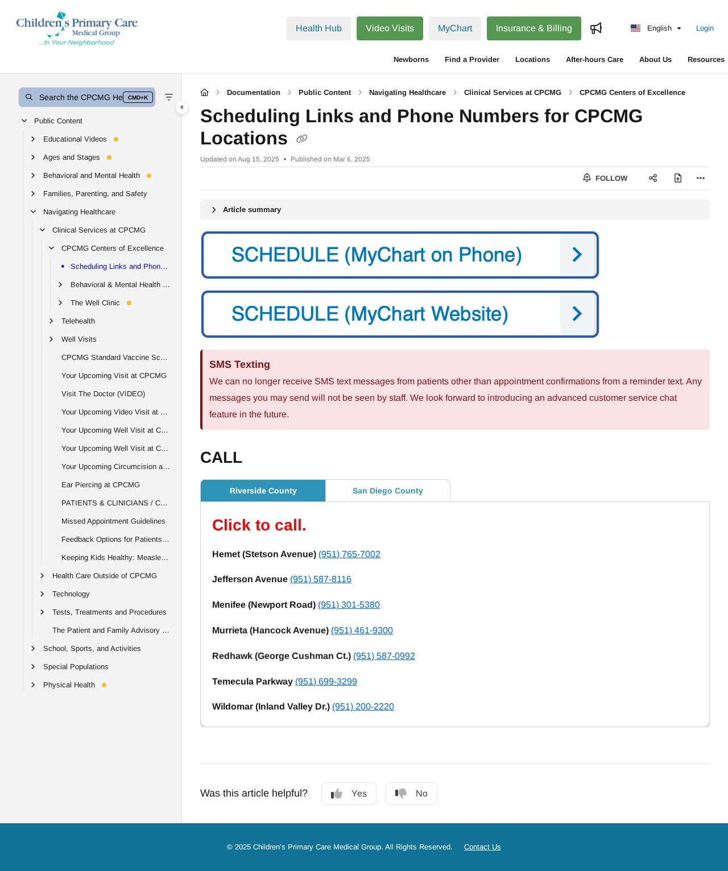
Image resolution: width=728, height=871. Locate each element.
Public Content (58, 120)
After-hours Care (594, 59)
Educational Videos (75, 138)
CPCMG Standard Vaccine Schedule (115, 356)
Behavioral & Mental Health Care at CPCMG (120, 284)
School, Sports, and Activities (92, 648)
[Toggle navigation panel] (182, 107)
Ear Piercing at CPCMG (100, 484)
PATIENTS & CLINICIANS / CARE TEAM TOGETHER (115, 502)
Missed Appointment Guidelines (113, 520)
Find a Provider (472, 59)
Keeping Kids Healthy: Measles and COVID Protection (115, 557)
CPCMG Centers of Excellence (112, 247)
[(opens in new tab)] (455, 314)
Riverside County (263, 490)
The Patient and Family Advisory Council (111, 629)
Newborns (411, 59)
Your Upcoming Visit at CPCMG (114, 375)
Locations (532, 59)
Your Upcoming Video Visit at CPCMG (115, 411)
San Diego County (388, 490)
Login (705, 28)
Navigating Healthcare (79, 211)
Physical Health (69, 684)
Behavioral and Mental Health (91, 175)
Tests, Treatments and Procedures (109, 611)
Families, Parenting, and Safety (95, 193)
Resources (706, 59)
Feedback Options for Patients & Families (115, 538)
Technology (71, 593)
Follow (610, 178)
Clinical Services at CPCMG (99, 229)
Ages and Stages (71, 156)
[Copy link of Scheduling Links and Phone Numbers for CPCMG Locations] (302, 139)
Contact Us (482, 847)
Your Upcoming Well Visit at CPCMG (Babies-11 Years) (115, 429)
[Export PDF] (678, 178)
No (422, 793)
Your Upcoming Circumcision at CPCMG (115, 466)
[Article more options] (701, 178)
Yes (359, 793)
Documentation (253, 92)
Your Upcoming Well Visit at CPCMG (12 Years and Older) (115, 447)
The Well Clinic (95, 302)
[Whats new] (596, 28)
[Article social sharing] (653, 178)
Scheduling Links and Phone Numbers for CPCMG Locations (120, 266)
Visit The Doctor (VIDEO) (103, 393)
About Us (655, 59)
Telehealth (78, 320)
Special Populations (76, 666)
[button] (87, 97)
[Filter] (169, 97)
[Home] (77, 28)
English (658, 28)
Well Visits (79, 338)
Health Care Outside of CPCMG (104, 575)
